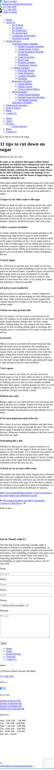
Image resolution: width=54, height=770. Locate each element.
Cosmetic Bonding (27, 76)
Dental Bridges (25, 84)
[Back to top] (1, 763)
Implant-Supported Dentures (31, 97)
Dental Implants (19, 92)
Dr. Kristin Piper (20, 33)
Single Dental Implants (29, 94)
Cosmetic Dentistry (21, 68)
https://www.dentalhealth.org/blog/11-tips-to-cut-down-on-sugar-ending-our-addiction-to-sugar (26, 494)
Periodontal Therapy (27, 65)
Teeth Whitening (26, 73)
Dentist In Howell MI (10, 700)
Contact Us (11, 113)
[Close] (34, 766)
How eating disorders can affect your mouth (24, 500)
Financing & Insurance (17, 105)
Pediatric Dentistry (27, 62)
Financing (10, 656)
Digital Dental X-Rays (28, 49)
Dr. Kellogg (17, 25)
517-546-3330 (9, 6)
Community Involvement (24, 35)
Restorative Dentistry (22, 81)
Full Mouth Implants (27, 100)
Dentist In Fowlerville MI (12, 708)
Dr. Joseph (17, 27)
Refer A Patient (13, 108)
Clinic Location (9, 12)
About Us (10, 22)
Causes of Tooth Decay (11, 503)
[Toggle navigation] (1, 15)
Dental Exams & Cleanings (31, 46)
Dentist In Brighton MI (11, 706)
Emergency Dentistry (22, 102)
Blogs (9, 110)
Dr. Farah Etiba (19, 30)
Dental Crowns (25, 86)
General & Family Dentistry (25, 43)
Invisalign (22, 78)
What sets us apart (20, 38)
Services (10, 123)
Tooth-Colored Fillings (29, 89)
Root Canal (23, 60)
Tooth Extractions (26, 57)
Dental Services (13, 41)
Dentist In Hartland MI (11, 703)
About (9, 121)
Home (9, 19)
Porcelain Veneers (26, 70)
